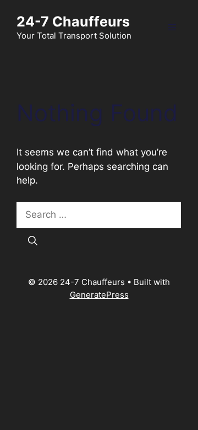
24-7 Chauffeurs (73, 21)
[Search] (32, 241)
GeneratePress (99, 294)
